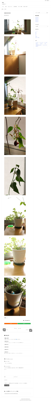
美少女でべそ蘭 (37, 37)
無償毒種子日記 (28, 320)
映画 (37, 43)
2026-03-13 (6, 349)
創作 (35, 32)
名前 (5, 376)
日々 (24, 320)
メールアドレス (16, 376)
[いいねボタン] (5, 317)
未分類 (36, 36)
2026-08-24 (36, 19)
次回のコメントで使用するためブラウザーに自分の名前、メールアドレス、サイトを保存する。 (16, 383)
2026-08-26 (36, 17)
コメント (5, 369)
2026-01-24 (6, 344)
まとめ (37, 42)
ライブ (45, 42)
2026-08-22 (36, 21)
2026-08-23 (36, 20)
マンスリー (41, 42)
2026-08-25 (36, 18)
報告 (35, 33)
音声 (37, 46)
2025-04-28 (6, 341)
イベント (36, 31)
